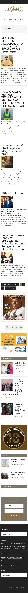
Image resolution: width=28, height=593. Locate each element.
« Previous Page (6, 285)
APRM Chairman (12, 193)
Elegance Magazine (19, 587)
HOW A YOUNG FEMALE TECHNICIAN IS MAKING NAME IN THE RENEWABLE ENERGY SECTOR (13, 98)
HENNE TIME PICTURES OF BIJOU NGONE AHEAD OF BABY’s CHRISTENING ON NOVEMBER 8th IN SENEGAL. (13, 559)
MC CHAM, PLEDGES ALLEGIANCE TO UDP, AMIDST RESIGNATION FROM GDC (12, 45)
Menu (15, 2)
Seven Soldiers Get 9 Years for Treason (19, 473)
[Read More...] (22, 372)
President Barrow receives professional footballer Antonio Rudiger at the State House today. (13, 242)
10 (7, 288)
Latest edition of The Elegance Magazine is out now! (12, 149)
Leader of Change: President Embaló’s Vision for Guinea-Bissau (20, 409)
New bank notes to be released (18, 461)
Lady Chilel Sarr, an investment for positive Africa (20, 366)
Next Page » (12, 288)
